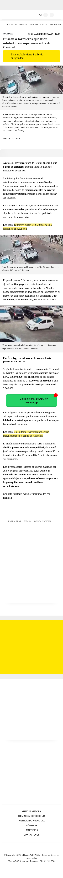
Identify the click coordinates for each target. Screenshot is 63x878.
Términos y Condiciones (31, 816)
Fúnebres (31, 826)
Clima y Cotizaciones (35, 14)
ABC (8, 14)
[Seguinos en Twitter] (30, 865)
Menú (59, 15)
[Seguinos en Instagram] (37, 865)
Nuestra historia (32, 811)
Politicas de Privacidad (31, 821)
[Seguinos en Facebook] (27, 865)
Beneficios (32, 830)
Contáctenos (31, 835)
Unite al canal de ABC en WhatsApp (34, 401)
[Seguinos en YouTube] (33, 865)
